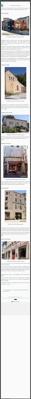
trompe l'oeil (24, 298)
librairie (19, 298)
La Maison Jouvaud (15, 298)
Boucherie (5, 298)
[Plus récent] (2, 2)
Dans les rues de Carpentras (15, 5)
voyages (28, 298)
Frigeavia (26, 282)
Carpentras (8, 298)
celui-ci (15, 279)
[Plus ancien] (3, 2)
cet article (10, 279)
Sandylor (22, 298)
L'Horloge (11, 298)
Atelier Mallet (4, 44)
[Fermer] (29, 2)
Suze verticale (7, 284)
